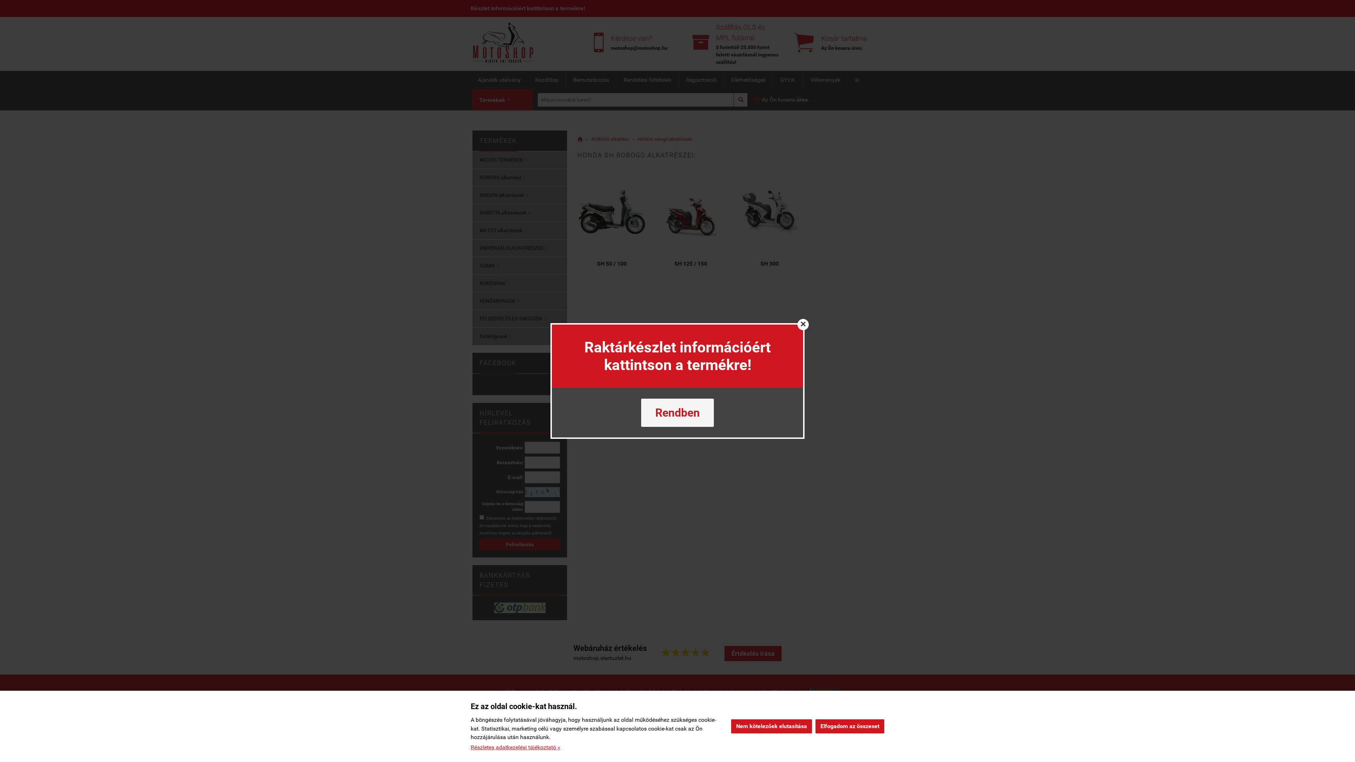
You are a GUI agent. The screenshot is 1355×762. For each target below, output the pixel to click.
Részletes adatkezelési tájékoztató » (515, 747)
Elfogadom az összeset (849, 726)
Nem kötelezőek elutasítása (771, 726)
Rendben (677, 412)
